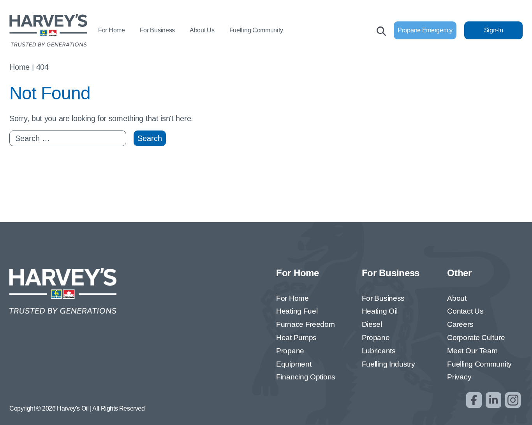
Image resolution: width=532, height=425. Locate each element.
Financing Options (305, 377)
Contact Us (465, 311)
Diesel (372, 324)
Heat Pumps (296, 337)
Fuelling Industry (388, 364)
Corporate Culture (476, 337)
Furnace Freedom (305, 324)
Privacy (459, 377)
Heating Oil (380, 311)
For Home (111, 30)
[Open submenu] (131, 31)
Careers (460, 324)
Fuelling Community (256, 30)
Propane (290, 351)
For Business (157, 30)
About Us (202, 30)
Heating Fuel (296, 311)
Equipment (293, 364)
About (457, 298)
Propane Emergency (425, 30)
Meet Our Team (472, 351)
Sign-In (493, 30)
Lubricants (379, 351)
